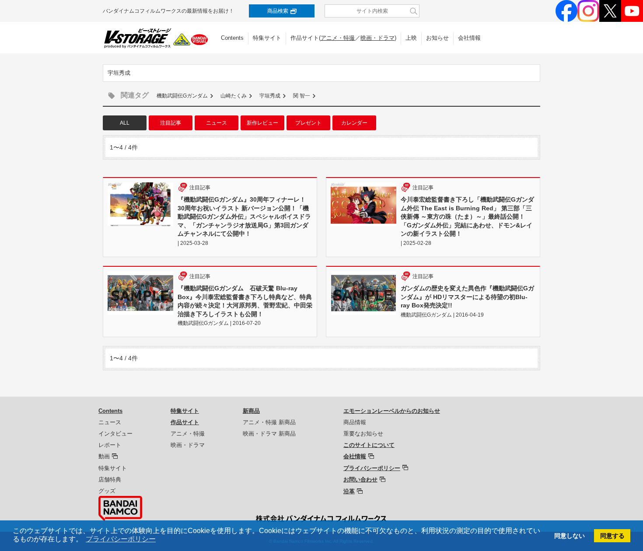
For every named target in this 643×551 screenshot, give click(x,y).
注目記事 (170, 123)
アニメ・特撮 (338, 38)
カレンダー (354, 123)
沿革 (349, 491)
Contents (232, 38)
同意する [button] (612, 535)
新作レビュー (262, 123)
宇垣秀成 (269, 96)
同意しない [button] (569, 535)
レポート (109, 445)
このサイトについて (369, 445)
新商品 (251, 411)
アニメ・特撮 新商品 (269, 422)
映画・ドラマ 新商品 (269, 433)
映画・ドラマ (377, 38)
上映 (411, 38)
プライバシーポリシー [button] (121, 539)
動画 (104, 456)
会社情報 (469, 38)
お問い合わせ (360, 479)
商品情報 (354, 422)
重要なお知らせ (363, 433)
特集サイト (267, 38)
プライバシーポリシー (371, 468)
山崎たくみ (233, 96)
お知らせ (437, 38)
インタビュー (115, 433)
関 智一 (301, 96)
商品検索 (277, 11)
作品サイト (185, 422)
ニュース (216, 123)
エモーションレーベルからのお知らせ (391, 411)
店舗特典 (109, 479)
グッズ (106, 491)
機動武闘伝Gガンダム (182, 96)
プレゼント (308, 123)
